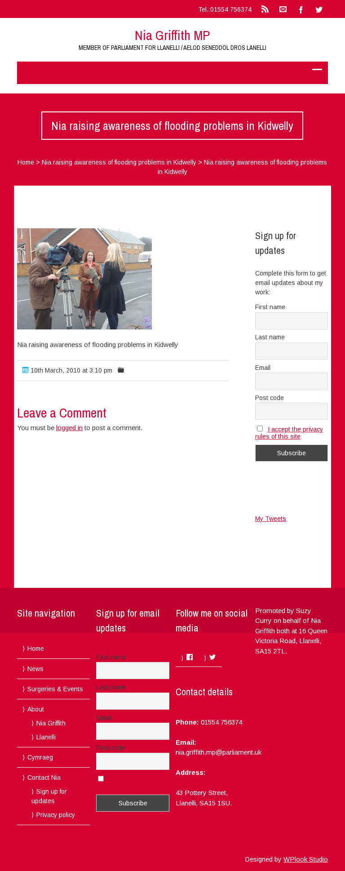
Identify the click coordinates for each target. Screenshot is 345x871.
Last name (270, 337)
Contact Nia (44, 777)
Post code (269, 397)
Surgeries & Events (55, 689)
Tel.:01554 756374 (225, 9)
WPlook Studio (305, 859)
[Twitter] (319, 9)
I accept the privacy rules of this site (289, 433)
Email (262, 367)
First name (270, 307)
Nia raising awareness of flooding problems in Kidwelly (119, 162)
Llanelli (46, 737)
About (35, 709)
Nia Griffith (51, 723)
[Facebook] (301, 9)
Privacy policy (55, 814)
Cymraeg (40, 757)
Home (26, 162)
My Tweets (270, 518)
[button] (84, 278)
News (35, 668)
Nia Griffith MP (172, 35)
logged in (69, 427)
